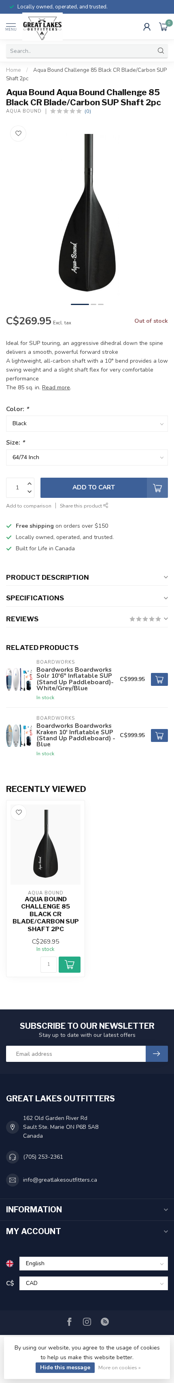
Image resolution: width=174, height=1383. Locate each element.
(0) (88, 111)
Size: (15, 442)
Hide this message (65, 1367)
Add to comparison (28, 505)
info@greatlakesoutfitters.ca (60, 1180)
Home (13, 70)
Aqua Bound (24, 111)
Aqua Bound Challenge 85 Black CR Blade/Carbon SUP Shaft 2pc (46, 914)
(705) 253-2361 (43, 1157)
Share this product (81, 505)
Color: (17, 409)
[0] (163, 27)
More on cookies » (119, 1367)
